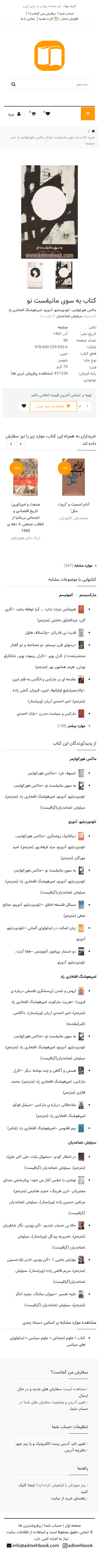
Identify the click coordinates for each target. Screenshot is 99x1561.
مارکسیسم (87, 595)
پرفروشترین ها (29, 1525)
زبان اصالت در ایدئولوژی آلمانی (52, 928)
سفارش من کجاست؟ (42, 13)
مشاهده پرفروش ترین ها (32, 373)
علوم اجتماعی (62, 1338)
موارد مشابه (83, 565)
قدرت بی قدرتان (64, 632)
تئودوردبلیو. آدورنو (57, 310)
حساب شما (66, 13)
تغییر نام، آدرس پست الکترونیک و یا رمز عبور (50, 1443)
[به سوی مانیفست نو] (63, 275)
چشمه (63, 327)
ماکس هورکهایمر (84, 310)
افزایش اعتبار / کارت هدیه (58, 19)
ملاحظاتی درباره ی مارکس (56, 1105)
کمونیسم (66, 595)
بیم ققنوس (68, 1128)
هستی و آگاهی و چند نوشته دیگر (50, 1070)
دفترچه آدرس (75, 1450)
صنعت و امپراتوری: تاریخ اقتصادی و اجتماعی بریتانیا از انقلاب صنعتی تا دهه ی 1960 (25, 517)
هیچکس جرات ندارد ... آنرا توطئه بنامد (46, 609)
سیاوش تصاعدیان (69, 316)
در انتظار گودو (65, 1157)
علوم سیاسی (38, 1338)
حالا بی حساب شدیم (60, 1225)
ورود (11, 114)
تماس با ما (28, 18)
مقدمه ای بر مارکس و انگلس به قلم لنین (44, 679)
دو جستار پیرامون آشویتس (55, 951)
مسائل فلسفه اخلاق (61, 904)
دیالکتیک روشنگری (62, 836)
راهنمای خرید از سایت (68, 1498)
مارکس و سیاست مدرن (58, 713)
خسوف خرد (67, 773)
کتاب (81, 1338)
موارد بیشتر (76, 726)
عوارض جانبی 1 (64, 1259)
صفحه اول (73, 1525)
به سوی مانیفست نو (61, 785)
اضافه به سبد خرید (51, 406)
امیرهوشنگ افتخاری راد (25, 310)
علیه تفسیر (68, 1294)
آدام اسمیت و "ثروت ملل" (73, 507)
